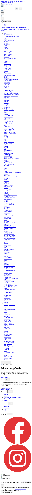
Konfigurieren (17, 490)
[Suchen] (16, 8)
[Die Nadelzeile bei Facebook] (17, 443)
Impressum (6, 406)
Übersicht (3, 27)
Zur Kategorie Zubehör (9, 270)
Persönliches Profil (10, 27)
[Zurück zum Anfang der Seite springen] (2, 485)
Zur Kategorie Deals (9, 352)
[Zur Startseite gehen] (6, 4)
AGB (5, 409)
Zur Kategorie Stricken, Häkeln (11, 36)
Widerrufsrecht (7, 410)
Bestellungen (23, 27)
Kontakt (6, 396)
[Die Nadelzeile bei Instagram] (17, 471)
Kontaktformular (7, 388)
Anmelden (3, 24)
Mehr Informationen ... (20, 489)
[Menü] (2, 6)
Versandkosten (27, 481)
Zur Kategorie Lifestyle (9, 305)
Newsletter (6, 400)
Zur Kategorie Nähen (9, 110)
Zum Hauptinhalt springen (7, 1)
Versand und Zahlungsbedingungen (12, 397)
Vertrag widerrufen (5, 389)
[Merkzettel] (1, 16)
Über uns (6, 394)
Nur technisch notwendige (7, 490)
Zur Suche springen (19, 1)
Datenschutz (7, 408)
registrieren (6, 25)
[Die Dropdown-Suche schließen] (20, 8)
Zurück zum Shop (5, 377)
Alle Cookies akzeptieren (6, 492)
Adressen (17, 27)
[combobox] (8, 9)
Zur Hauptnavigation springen (13, 2)
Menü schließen (7, 21)
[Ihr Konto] (2, 18)
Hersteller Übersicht (9, 398)
